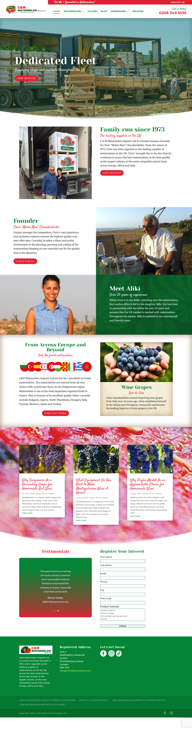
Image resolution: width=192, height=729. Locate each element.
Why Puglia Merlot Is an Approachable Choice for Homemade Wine (147, 484)
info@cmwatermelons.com (75, 670)
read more (27, 513)
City (102, 590)
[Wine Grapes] (123, 613)
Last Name (106, 565)
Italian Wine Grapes (74, 57)
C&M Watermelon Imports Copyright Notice (139, 700)
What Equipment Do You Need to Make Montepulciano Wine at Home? (93, 486)
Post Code (105, 598)
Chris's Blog (25, 261)
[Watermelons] (123, 610)
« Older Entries (28, 531)
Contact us (178, 2)
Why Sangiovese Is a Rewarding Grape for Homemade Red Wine (37, 484)
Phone (103, 581)
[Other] (123, 619)
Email (103, 573)
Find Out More (28, 82)
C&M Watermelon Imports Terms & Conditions (47, 700)
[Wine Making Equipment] (123, 616)
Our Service (112, 172)
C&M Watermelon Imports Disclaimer (42, 704)
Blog (38, 493)
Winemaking (118, 11)
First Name (106, 557)
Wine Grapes (48, 493)
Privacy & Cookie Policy (93, 700)
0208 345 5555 (173, 13)
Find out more (55, 413)
